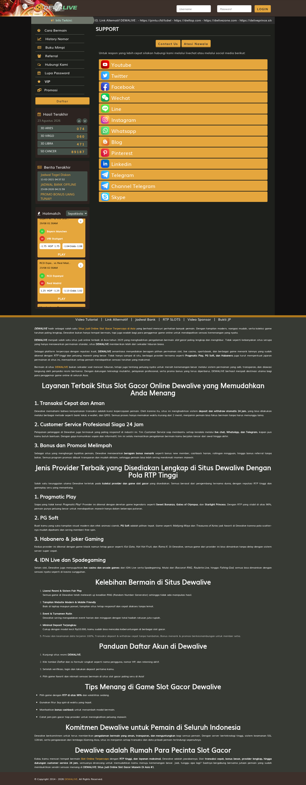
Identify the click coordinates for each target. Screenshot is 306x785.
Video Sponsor (199, 319)
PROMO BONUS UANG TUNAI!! (58, 196)
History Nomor (56, 38)
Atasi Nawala (196, 44)
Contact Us (168, 44)
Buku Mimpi (54, 47)
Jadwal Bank (145, 319)
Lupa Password (56, 72)
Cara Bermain (54, 30)
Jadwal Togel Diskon (56, 174)
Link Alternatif (116, 319)
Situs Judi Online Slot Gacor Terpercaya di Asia (106, 328)
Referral (50, 55)
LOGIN (262, 9)
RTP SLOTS (171, 319)
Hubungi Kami (55, 64)
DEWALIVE (61, 367)
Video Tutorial (86, 319)
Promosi (50, 89)
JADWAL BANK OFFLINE (58, 184)
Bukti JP (224, 319)
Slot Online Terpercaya (95, 758)
